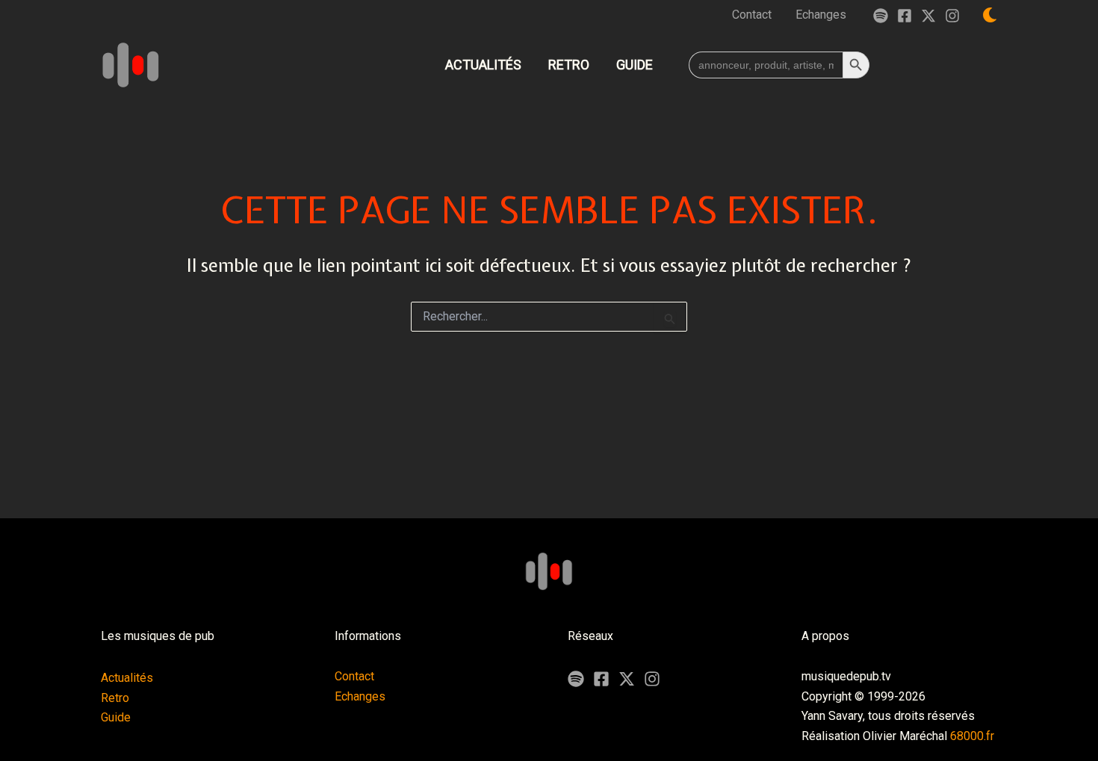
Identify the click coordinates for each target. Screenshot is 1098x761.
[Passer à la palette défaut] (989, 14)
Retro (115, 698)
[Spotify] (880, 15)
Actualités (127, 678)
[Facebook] (904, 15)
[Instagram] (952, 15)
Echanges (360, 696)
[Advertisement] (549, 463)
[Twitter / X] (928, 15)
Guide (116, 717)
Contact (354, 676)
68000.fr (972, 736)
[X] (626, 679)
